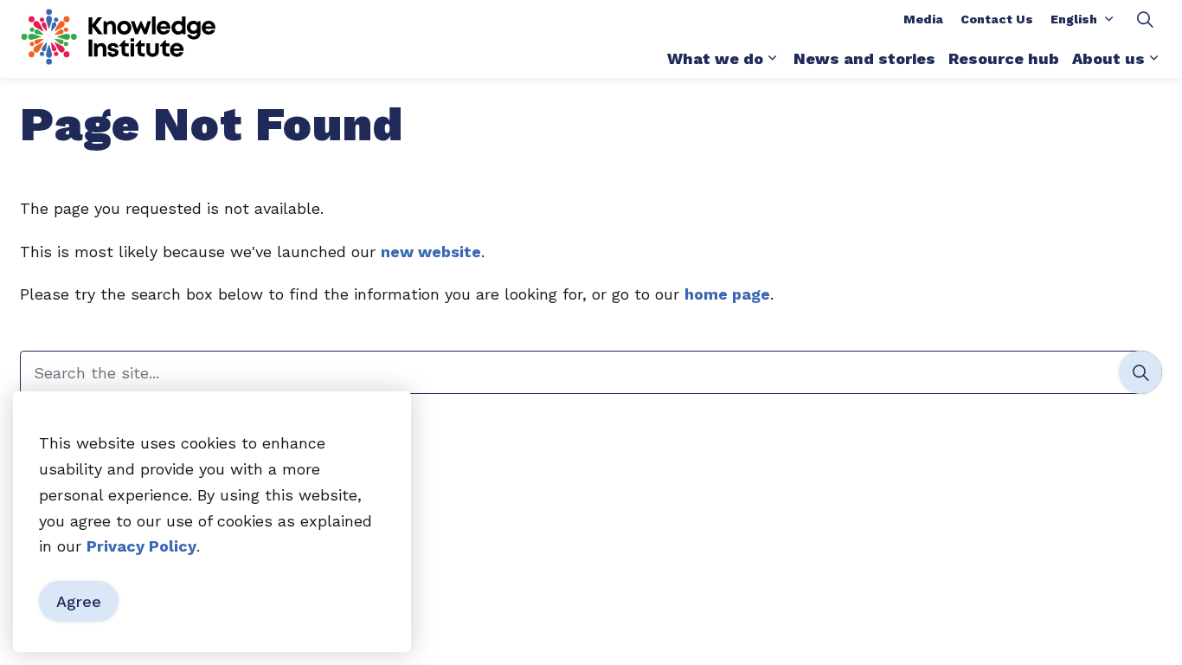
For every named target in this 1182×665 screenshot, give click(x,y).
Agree (78, 601)
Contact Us (996, 19)
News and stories (864, 58)
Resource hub (1003, 58)
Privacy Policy (141, 546)
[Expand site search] (1144, 19)
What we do (715, 58)
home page (727, 294)
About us (1108, 58)
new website (431, 251)
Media (923, 19)
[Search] (1140, 372)
